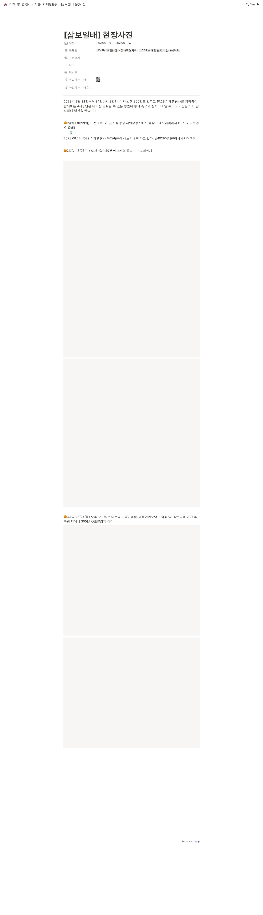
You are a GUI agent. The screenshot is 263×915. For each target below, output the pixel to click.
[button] (17, 4)
